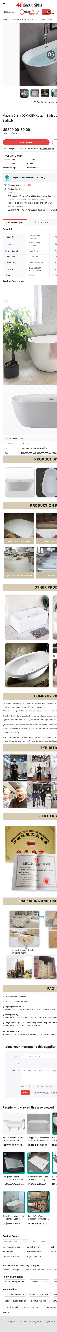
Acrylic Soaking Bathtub (14, 1281)
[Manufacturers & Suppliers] (28, 4)
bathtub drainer (33, 1247)
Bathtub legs (8, 1251)
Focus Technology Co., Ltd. (33, 1321)
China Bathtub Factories (15, 1294)
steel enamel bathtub (11, 1256)
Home (5, 19)
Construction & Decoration (19, 19)
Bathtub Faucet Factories (15, 1301)
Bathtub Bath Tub (38, 1301)
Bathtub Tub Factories (39, 1294)
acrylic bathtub (33, 1256)
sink (52, 1247)
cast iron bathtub (34, 1251)
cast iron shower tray (11, 1247)
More (5, 1312)
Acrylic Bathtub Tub (32, 1307)
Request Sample (47, 148)
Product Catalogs (40, 1241)
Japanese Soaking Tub (39, 1281)
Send (25, 1092)
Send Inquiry (26, 142)
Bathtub (34, 19)
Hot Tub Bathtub (11, 1307)
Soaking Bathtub (46, 19)
